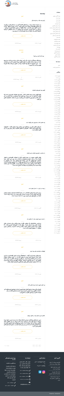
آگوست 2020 (57, 147)
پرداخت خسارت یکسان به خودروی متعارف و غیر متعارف (38, 153)
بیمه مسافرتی (57, 41)
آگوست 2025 (57, 93)
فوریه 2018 (57, 205)
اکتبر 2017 (57, 213)
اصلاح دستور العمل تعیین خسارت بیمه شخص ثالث (38, 285)
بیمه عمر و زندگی (56, 35)
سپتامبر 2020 (57, 145)
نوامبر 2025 (57, 87)
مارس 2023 (57, 114)
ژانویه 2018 (57, 207)
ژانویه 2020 (57, 161)
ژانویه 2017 (57, 231)
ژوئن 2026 (57, 76)
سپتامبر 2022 (57, 118)
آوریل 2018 (57, 202)
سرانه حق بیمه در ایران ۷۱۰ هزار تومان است (39, 188)
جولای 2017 (57, 219)
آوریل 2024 (57, 105)
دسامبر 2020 (57, 142)
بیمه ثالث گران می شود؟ (38, 56)
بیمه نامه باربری (57, 45)
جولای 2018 (57, 196)
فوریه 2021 (57, 138)
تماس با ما (58, 49)
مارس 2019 (57, 180)
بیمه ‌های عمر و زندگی (30, 321)
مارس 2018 (57, 204)
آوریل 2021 (57, 134)
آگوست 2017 (57, 217)
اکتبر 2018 (57, 190)
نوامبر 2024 (57, 97)
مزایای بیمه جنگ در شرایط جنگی (39, 20)
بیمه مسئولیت (57, 39)
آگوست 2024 (57, 99)
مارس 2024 (57, 107)
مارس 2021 (57, 136)
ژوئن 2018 (57, 198)
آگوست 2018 (57, 194)
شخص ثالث (27, 226)
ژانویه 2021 (57, 140)
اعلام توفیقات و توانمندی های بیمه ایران (38, 251)
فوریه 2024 (57, 109)
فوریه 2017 (57, 229)
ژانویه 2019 (57, 184)
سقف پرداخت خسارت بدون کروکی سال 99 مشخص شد (38, 219)
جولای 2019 (57, 173)
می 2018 (58, 200)
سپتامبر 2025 (57, 91)
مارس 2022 (57, 124)
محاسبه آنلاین (57, 56)
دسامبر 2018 (57, 186)
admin (17, 43)
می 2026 (58, 78)
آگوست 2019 (57, 171)
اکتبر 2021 (57, 130)
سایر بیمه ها (57, 51)
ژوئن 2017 (57, 221)
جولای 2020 (57, 149)
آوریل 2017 (57, 225)
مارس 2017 (57, 227)
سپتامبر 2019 (57, 169)
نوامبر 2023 (57, 111)
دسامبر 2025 (57, 85)
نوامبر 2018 (57, 188)
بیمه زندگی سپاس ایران (55, 27)
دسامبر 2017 (57, 209)
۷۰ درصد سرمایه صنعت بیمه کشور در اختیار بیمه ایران (55, 378)
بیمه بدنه (58, 18)
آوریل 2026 (57, 79)
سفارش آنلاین (57, 53)
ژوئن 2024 (57, 103)
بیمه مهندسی (57, 43)
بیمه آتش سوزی (56, 16)
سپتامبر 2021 (57, 132)
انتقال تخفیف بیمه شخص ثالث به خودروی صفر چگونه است (38, 122)
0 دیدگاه (22, 78)
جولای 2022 (57, 120)
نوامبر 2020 (57, 143)
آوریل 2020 (57, 155)
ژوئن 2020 (57, 151)
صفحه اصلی (57, 55)
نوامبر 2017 (57, 211)
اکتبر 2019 (57, 167)
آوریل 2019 (57, 178)
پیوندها (58, 47)
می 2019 (58, 176)
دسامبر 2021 (57, 128)
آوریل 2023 (57, 112)
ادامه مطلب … (22, 36)
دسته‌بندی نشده (22, 51)
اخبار (22, 16)
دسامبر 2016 (57, 233)
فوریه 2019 (57, 182)
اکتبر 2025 (57, 89)
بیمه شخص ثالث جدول (55, 33)
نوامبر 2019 (57, 165)
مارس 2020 (57, 157)
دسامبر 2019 (57, 163)
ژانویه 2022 (57, 126)
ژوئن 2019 (57, 174)
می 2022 (58, 122)
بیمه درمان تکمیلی (56, 25)
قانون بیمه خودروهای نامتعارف (38, 90)
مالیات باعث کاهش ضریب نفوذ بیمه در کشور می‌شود (38, 315)
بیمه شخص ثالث (27, 94)
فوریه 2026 (57, 81)
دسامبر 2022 (57, 116)
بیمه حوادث (57, 24)
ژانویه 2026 (57, 83)
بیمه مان (58, 37)
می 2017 (58, 223)
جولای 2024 (57, 101)
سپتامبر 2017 (57, 215)
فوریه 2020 (57, 159)
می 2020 (58, 153)
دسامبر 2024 (57, 95)
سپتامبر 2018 (57, 192)
